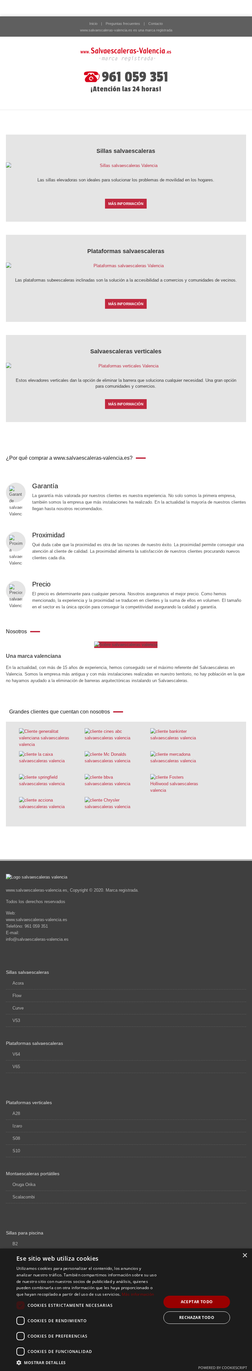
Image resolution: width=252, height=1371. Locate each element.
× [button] (244, 1255)
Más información (138, 1294)
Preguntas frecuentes (123, 24)
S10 (16, 1150)
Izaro (17, 1125)
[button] (86, 1362)
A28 (16, 1113)
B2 (15, 1243)
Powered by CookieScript (222, 1367)
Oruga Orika (23, 1184)
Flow (16, 995)
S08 (16, 1138)
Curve (18, 1008)
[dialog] (126, 1310)
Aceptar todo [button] (197, 1302)
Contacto (155, 24)
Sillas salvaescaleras (125, 151)
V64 (16, 1054)
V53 (16, 1020)
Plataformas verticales (29, 1102)
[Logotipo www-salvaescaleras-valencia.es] (126, 54)
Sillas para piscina (24, 1232)
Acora (18, 983)
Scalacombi (23, 1197)
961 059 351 (135, 77)
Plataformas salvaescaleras (125, 251)
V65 (16, 1066)
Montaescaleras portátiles (32, 1173)
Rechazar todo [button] (196, 1317)
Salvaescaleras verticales (125, 351)
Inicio (93, 24)
